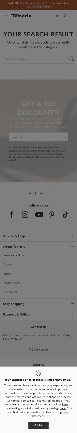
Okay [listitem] (38, 425)
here (65, 404)
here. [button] (63, 408)
